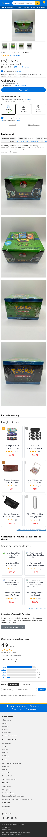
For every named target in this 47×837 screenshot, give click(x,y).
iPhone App (6, 807)
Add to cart (23, 90)
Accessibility (6, 773)
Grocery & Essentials (38, 7)
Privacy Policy (6, 790)
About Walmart (7, 720)
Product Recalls (7, 776)
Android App (6, 810)
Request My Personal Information (13, 796)
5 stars (4, 667)
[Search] (37, 3)
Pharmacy (5, 766)
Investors (5, 729)
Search (42, 689)
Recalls (4, 769)
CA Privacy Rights (8, 793)
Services (18, 7)
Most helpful (7, 689)
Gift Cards (5, 756)
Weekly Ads (32, 709)
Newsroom (5, 726)
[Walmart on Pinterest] (16, 817)
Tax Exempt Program (9, 779)
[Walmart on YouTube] (11, 817)
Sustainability (6, 733)
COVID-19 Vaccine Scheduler (11, 763)
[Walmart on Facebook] (3, 817)
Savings (26, 7)
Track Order (18, 709)
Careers (4, 723)
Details (18, 120)
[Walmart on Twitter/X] (7, 817)
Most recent (13, 684)
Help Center (36, 706)
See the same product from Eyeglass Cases (31, 530)
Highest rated (26, 684)
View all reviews (8, 660)
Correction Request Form (13, 627)
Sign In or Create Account (17, 706)
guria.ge (19, 71)
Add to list (12, 125)
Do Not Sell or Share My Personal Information (17, 799)
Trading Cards (33, 141)
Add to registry (35, 125)
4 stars (3, 670)
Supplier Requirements (9, 736)
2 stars (4, 675)
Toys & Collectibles (22, 141)
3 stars (4, 672)
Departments (9, 7)
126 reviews (16, 55)
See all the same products (37, 608)
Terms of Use (6, 786)
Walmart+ (5, 753)
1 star (4, 677)
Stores (4, 746)
